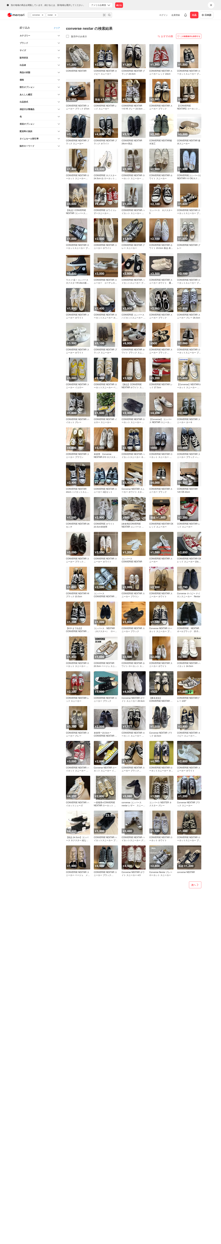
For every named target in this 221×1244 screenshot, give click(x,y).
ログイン (163, 14)
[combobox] (70, 15)
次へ (193, 884)
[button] (43, 15)
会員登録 (175, 14)
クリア (57, 27)
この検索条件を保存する (190, 36)
